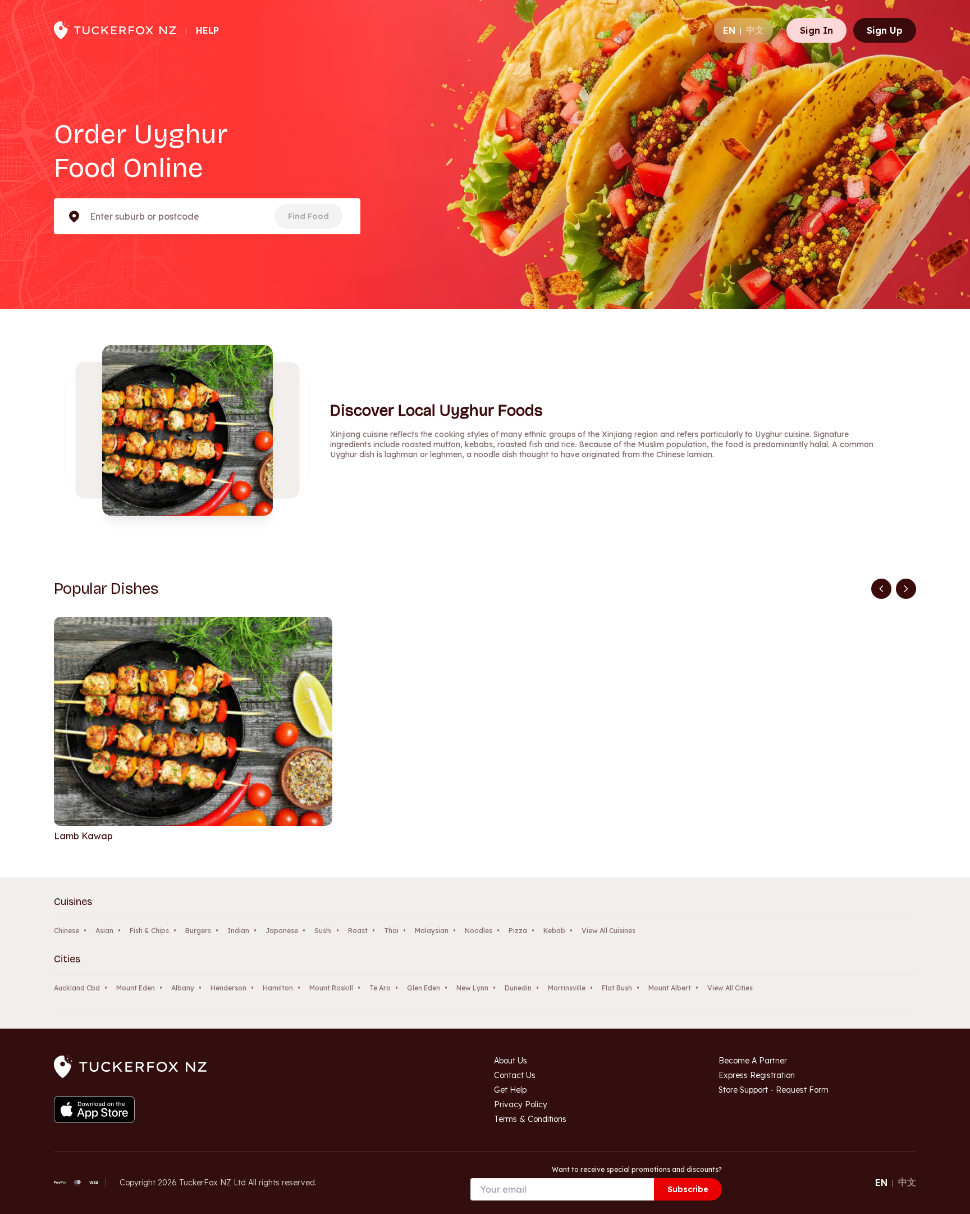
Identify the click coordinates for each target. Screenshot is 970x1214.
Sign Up (885, 30)
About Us (510, 1061)
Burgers (198, 930)
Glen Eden (423, 988)
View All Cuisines (608, 930)
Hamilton (278, 988)
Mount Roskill (331, 988)
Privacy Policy (520, 1104)
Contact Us (515, 1075)
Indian (238, 930)
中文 (755, 29)
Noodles (478, 930)
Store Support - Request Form (774, 1090)
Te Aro (380, 988)
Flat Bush (617, 988)
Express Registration (757, 1075)
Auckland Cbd (77, 988)
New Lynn (472, 988)
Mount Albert (669, 988)
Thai (391, 930)
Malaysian (432, 930)
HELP (207, 30)
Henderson (228, 988)
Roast (358, 930)
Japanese (282, 930)
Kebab (554, 930)
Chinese (66, 930)
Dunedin (518, 988)
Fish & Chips (149, 930)
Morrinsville (566, 988)
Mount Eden (135, 988)
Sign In (816, 30)
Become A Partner (753, 1061)
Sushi (323, 930)
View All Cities (730, 988)
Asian (104, 930)
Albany (182, 988)
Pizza (518, 930)
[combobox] (91, 216)
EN (729, 30)
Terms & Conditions (530, 1119)
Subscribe (687, 1189)
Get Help (510, 1090)
